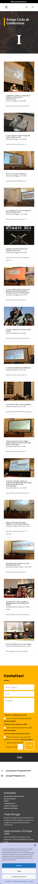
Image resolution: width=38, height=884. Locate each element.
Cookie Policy (8, 881)
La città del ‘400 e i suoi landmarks (18, 404)
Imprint (31, 881)
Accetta (19, 865)
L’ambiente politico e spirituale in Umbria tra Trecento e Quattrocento (18, 97)
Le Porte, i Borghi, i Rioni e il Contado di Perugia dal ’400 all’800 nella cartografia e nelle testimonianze (19, 483)
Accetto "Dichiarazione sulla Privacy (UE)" (18, 729)
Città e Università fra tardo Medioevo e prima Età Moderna (17, 523)
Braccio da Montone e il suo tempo (18, 644)
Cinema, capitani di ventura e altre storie (18, 330)
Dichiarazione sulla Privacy (20, 881)
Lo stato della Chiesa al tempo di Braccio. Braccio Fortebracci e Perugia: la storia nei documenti (18, 291)
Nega (19, 871)
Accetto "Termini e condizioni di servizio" (18, 720)
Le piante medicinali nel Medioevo (18, 368)
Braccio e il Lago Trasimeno (16, 174)
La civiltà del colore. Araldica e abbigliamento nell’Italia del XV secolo (17, 603)
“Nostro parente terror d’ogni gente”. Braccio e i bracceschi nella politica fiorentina (18, 442)
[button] (35, 845)
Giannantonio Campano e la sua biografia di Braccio (17, 564)
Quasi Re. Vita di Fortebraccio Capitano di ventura (16, 249)
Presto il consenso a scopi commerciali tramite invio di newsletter (18, 738)
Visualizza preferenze (19, 876)
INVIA (29, 745)
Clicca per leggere (10, 721)
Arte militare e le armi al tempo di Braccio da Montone (18, 211)
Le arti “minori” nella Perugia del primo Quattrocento (18, 136)
